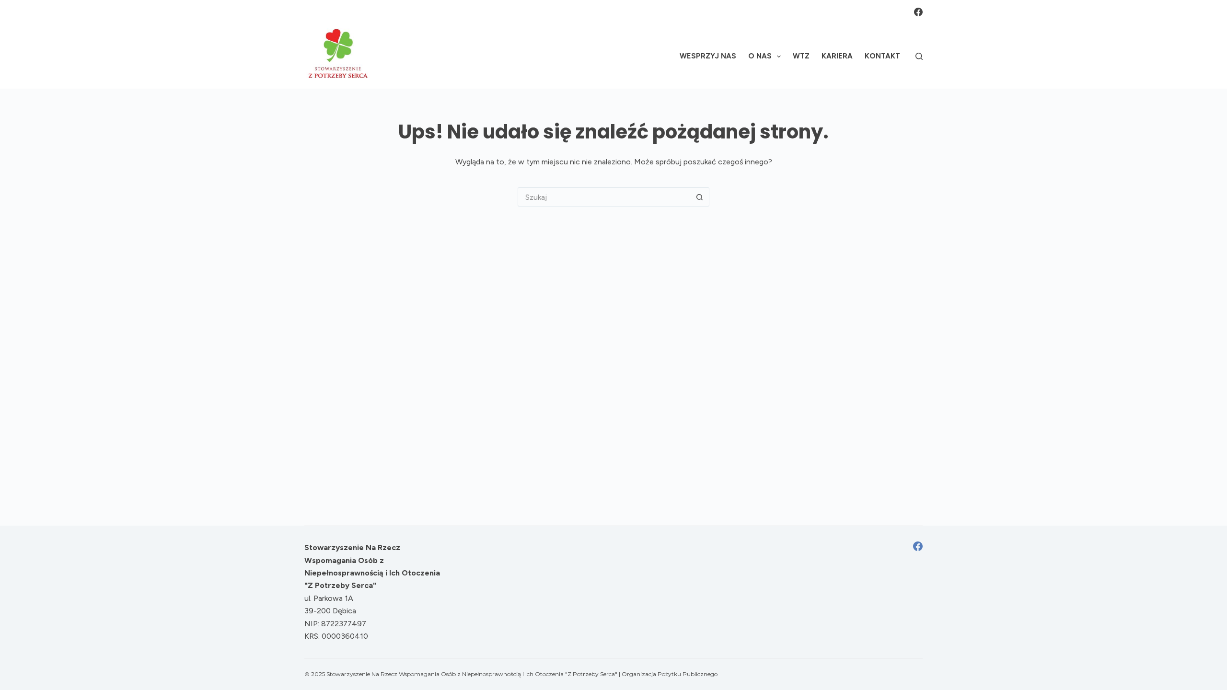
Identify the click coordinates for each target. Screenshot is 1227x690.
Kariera (837, 56)
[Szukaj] (919, 56)
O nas (760, 56)
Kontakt (882, 56)
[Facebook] (918, 12)
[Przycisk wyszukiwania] (699, 197)
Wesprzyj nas (708, 56)
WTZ (801, 56)
